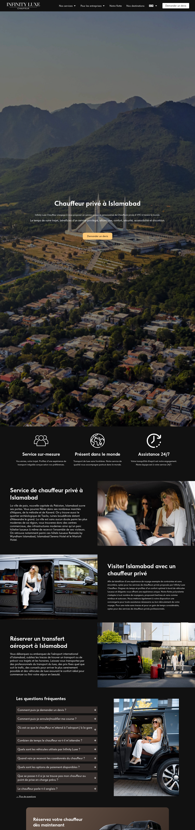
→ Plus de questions (26, 796)
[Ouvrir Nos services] (74, 6)
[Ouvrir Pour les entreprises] (103, 6)
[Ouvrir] (156, 6)
